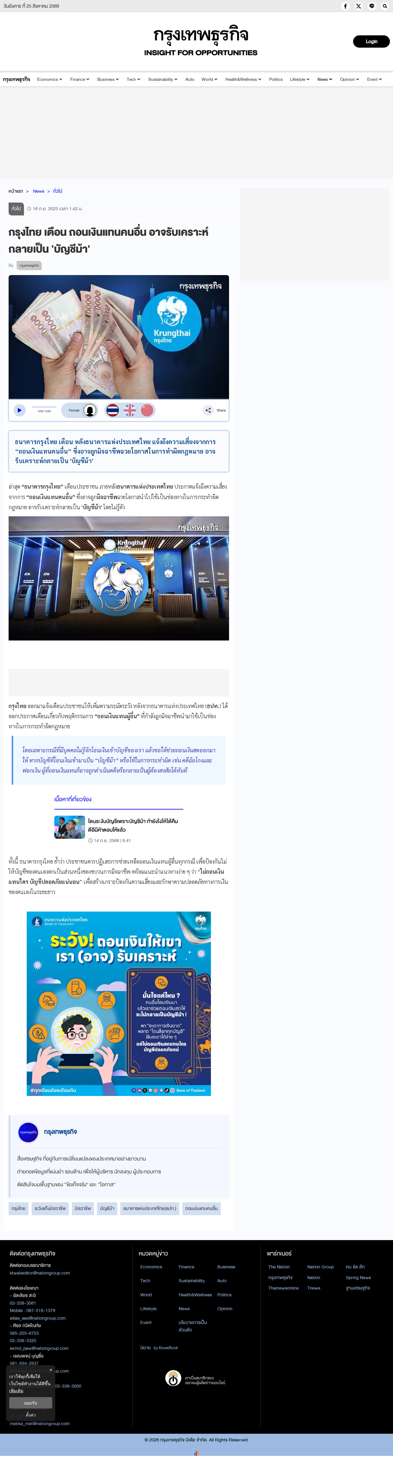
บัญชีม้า (107, 1208)
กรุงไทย (18, 1208)
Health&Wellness (241, 79)
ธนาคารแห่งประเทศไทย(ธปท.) (149, 1208)
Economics (47, 79)
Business (106, 79)
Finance (77, 79)
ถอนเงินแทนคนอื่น (201, 1208)
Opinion (347, 79)
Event (372, 79)
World (207, 79)
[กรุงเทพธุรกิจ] (16, 79)
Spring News (358, 1278)
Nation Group (320, 1267)
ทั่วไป (57, 191)
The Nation (279, 1267)
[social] (345, 6)
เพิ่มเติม (16, 1390)
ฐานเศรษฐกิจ (358, 1288)
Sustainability (160, 79)
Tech (131, 79)
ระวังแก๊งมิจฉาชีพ (50, 1208)
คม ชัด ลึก (355, 1267)
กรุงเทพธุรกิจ (280, 1278)
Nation (313, 1278)
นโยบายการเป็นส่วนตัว (193, 1326)
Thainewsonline (283, 1288)
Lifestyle (297, 79)
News (322, 79)
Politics (276, 79)
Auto (189, 79)
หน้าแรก (16, 191)
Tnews (313, 1288)
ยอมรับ (30, 1403)
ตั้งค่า (31, 1415)
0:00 (40, 411)
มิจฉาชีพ (83, 1208)
